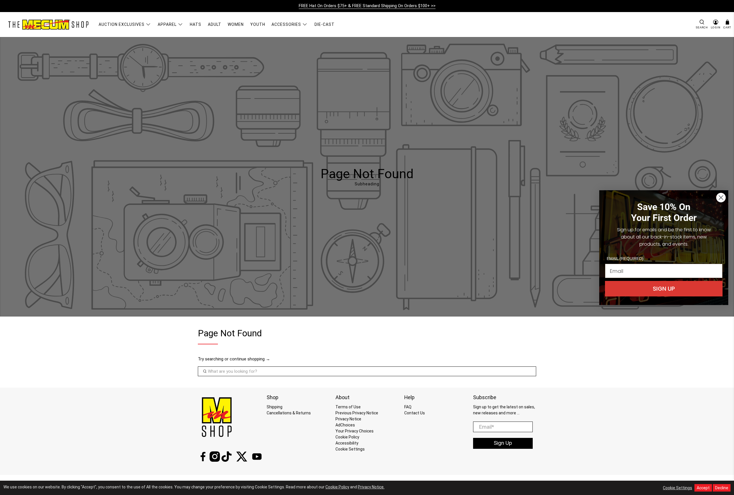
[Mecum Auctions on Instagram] (215, 460)
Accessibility (346, 443)
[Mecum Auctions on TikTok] (226, 460)
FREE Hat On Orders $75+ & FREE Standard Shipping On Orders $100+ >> (367, 5)
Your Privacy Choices (354, 431)
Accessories (286, 24)
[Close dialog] (721, 198)
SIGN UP (664, 289)
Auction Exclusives (122, 24)
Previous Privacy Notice (356, 413)
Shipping (274, 407)
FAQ (407, 407)
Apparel (167, 24)
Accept (703, 488)
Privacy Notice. (371, 487)
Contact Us (414, 413)
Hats (195, 24)
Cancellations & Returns (289, 413)
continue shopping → (250, 359)
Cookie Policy (347, 437)
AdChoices (345, 425)
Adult (214, 24)
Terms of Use (348, 407)
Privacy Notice (348, 419)
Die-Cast (325, 24)
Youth (257, 24)
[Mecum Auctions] (49, 24)
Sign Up (503, 443)
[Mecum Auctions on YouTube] (257, 460)
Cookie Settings (350, 449)
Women (236, 24)
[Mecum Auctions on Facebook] (203, 460)
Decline (721, 488)
